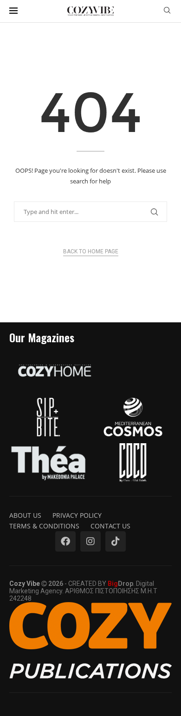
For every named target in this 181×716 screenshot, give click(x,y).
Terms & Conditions (44, 525)
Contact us (110, 525)
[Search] (167, 11)
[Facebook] (65, 541)
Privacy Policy (77, 515)
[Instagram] (90, 541)
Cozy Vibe (24, 583)
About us (25, 515)
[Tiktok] (115, 541)
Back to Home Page (90, 251)
